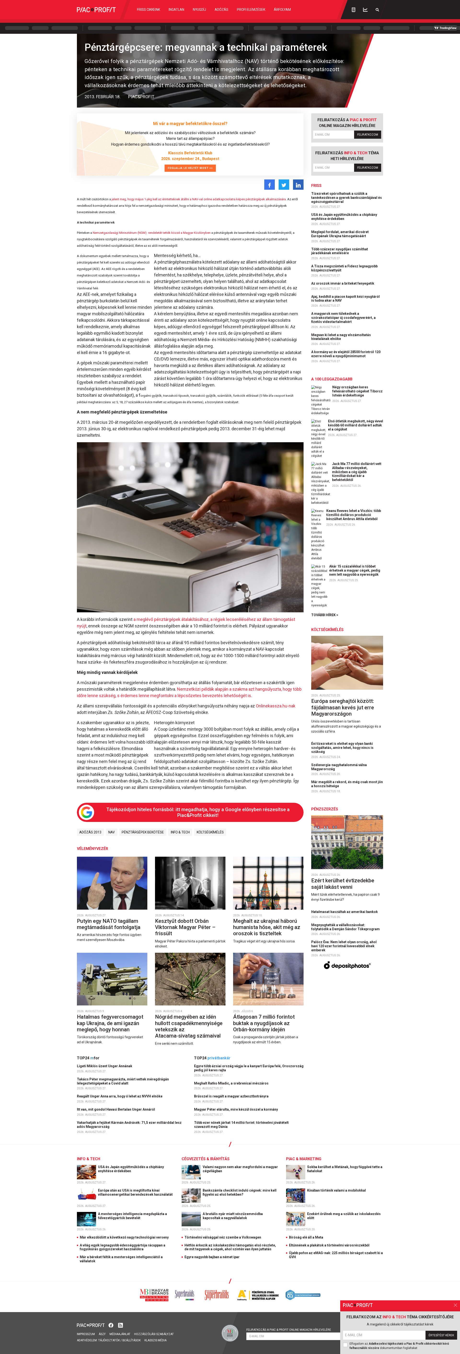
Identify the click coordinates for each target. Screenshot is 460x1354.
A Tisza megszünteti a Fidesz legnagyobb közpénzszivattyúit (344, 268)
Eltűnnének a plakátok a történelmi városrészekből (329, 1245)
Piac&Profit (141, 96)
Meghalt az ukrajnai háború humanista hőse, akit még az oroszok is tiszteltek (266, 927)
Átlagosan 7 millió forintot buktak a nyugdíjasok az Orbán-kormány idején (264, 1023)
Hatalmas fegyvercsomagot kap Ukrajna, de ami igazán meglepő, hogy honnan (110, 1023)
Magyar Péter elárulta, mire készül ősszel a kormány (236, 1109)
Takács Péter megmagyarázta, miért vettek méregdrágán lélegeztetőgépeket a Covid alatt (123, 1081)
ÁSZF (102, 1334)
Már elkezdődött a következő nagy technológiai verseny (124, 1237)
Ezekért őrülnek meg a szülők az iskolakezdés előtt (344, 1216)
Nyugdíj (199, 9)
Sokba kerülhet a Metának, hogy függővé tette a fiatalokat (344, 1169)
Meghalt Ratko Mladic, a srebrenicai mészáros (231, 1083)
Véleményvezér (92, 848)
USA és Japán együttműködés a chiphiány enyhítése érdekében (344, 217)
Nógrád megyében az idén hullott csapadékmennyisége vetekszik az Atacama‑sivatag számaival (189, 1026)
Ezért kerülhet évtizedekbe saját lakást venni (342, 884)
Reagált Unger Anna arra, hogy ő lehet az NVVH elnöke (120, 1096)
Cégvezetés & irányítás (206, 1159)
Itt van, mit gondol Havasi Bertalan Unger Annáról (116, 1109)
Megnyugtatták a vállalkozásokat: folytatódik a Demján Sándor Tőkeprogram (345, 927)
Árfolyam (282, 9)
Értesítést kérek (441, 1335)
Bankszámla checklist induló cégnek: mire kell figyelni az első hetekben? (239, 1192)
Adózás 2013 (90, 832)
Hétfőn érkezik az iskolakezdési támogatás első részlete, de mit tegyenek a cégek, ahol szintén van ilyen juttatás (230, 1247)
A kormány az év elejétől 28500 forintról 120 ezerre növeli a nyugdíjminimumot (345, 354)
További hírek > (324, 615)
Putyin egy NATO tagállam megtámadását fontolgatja (109, 924)
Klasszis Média (155, 1340)
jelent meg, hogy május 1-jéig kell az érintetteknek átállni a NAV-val (157, 199)
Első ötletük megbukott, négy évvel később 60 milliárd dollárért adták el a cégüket (355, 425)
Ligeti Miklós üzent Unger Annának (105, 1066)
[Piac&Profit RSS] (120, 1324)
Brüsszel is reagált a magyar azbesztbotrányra (231, 1096)
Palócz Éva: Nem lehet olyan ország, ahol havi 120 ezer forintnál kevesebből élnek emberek (344, 946)
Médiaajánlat (119, 1334)
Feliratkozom (367, 134)
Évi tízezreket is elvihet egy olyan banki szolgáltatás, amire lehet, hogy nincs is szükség (342, 748)
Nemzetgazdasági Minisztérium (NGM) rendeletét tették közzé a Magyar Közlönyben (152, 233)
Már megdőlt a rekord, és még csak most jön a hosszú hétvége (347, 784)
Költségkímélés (210, 832)
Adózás (221, 9)
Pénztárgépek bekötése (143, 832)
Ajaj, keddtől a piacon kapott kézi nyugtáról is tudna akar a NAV (345, 299)
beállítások (131, 1340)
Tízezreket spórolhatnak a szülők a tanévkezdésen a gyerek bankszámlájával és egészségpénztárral (346, 198)
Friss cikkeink (148, 9)
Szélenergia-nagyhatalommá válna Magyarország (339, 767)
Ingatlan (176, 9)
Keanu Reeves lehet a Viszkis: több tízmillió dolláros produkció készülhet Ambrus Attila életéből (353, 515)
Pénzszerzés (324, 809)
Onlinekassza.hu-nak (275, 705)
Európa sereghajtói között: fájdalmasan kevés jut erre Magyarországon (342, 707)
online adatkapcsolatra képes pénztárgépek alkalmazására (244, 199)
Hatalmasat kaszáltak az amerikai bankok (345, 912)
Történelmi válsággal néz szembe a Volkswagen (222, 1237)
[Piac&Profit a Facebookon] (111, 1324)
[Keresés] (377, 9)
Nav (111, 832)
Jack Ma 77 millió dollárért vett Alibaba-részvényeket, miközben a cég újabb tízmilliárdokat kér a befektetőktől (356, 472)
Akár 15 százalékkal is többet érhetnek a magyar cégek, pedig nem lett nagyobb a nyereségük (354, 570)
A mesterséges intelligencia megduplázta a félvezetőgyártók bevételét (132, 1216)
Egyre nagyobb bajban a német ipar (212, 1257)
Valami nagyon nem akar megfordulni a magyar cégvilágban (240, 1169)
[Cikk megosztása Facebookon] (269, 184)
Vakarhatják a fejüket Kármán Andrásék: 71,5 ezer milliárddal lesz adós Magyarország (129, 1125)
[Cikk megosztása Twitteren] (284, 184)
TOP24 (88, 1058)
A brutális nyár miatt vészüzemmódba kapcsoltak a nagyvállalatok (233, 1216)
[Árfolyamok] (365, 10)
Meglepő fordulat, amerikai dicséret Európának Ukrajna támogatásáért (340, 234)
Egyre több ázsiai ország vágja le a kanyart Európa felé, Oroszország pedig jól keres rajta (249, 1068)
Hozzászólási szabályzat (154, 1334)
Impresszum (86, 1334)
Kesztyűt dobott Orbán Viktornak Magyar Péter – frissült (185, 927)
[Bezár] (455, 1305)
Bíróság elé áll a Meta (306, 1237)
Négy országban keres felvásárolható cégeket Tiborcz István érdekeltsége (357, 391)
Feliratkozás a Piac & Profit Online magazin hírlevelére (288, 1329)
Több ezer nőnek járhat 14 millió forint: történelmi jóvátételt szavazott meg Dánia (241, 1125)
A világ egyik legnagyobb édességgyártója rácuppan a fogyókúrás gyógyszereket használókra (122, 1247)
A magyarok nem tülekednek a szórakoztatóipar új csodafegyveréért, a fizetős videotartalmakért (343, 318)
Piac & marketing (303, 1159)
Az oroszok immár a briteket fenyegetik (343, 283)
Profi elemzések (251, 9)
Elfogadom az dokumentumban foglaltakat (399, 1346)
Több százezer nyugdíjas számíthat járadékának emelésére (339, 251)
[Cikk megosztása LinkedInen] (298, 184)
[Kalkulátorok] (353, 9)
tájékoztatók (109, 1340)
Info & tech (180, 832)
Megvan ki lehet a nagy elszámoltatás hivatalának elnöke (341, 337)
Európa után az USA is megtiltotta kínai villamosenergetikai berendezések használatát (135, 1192)
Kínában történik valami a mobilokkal (337, 1190)
